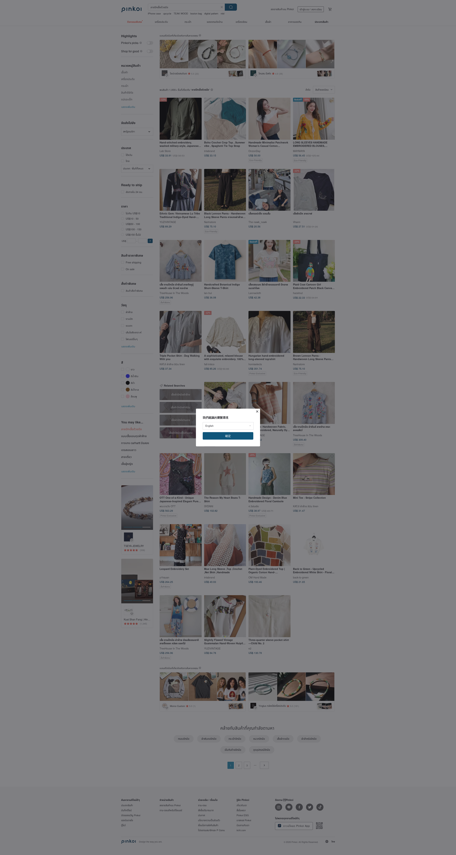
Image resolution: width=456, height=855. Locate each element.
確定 (228, 436)
